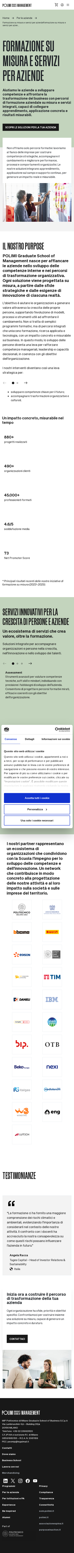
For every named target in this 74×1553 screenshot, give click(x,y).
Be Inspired (9, 1510)
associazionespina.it (51, 1523)
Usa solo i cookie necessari (37, 820)
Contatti (7, 1447)
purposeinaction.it (50, 1529)
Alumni (6, 1517)
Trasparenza (46, 1498)
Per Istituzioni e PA (13, 1498)
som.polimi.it (46, 1510)
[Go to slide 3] (22, 663)
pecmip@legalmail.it (18, 1441)
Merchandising (10, 1472)
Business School (11, 1460)
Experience (8, 1504)
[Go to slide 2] (17, 383)
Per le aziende (10, 1492)
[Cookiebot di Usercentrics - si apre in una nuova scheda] (55, 729)
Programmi (8, 1485)
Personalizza (35, 809)
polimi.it (44, 1517)
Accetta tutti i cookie (37, 798)
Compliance (46, 1492)
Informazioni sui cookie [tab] (56, 739)
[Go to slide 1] (13, 383)
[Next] (26, 383)
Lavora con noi (10, 1466)
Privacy (43, 1485)
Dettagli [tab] (29, 739)
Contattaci (17, 1338)
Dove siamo (9, 1454)
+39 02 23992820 (23, 1431)
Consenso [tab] (11, 739)
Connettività (46, 1504)
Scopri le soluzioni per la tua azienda (30, 127)
